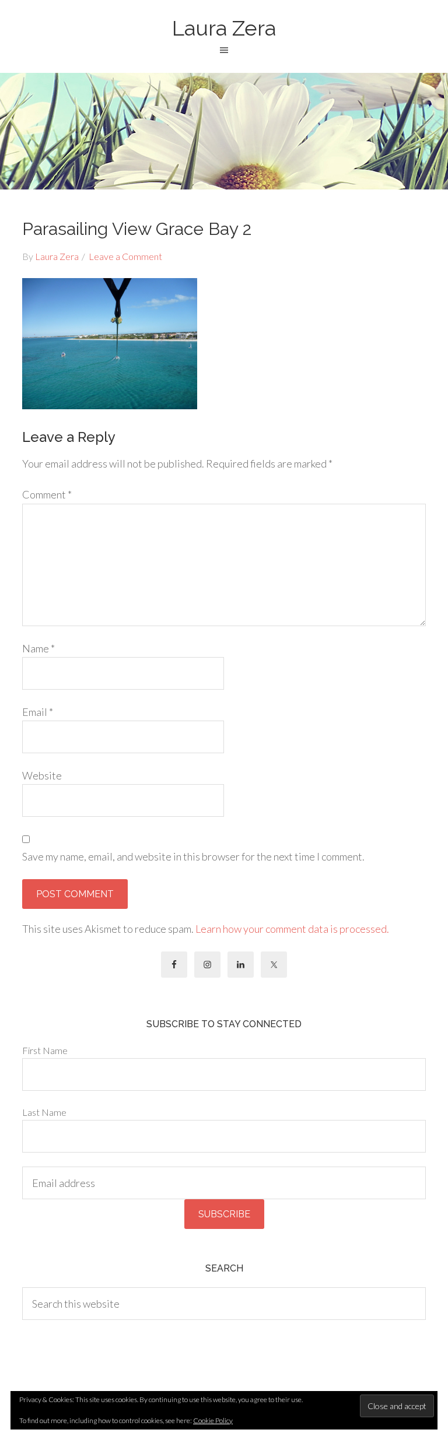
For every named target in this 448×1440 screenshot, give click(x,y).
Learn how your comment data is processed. (292, 928)
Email (37, 711)
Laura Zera (224, 28)
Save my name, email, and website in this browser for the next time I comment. (193, 856)
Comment (47, 494)
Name (38, 648)
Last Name (44, 1112)
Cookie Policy (213, 1420)
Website (42, 775)
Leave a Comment (125, 256)
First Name (45, 1050)
